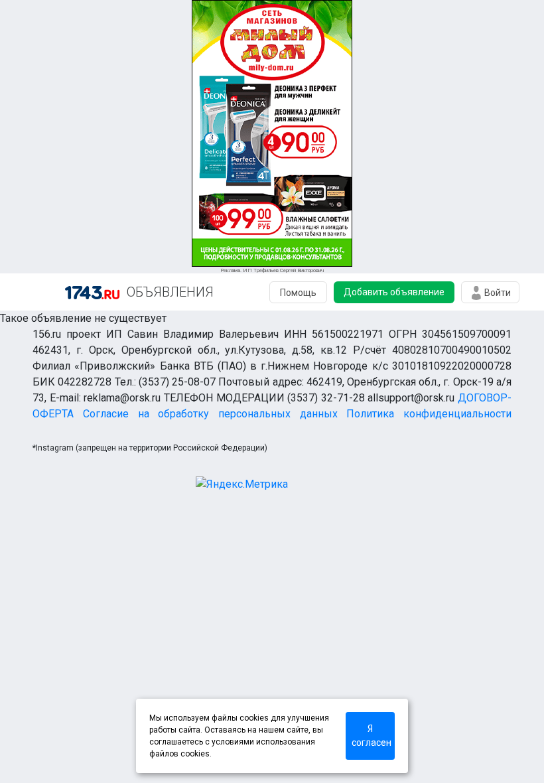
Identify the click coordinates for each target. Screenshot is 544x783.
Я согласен (371, 735)
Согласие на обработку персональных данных (210, 413)
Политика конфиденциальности (428, 413)
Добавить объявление (394, 292)
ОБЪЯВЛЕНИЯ (170, 292)
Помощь (298, 292)
